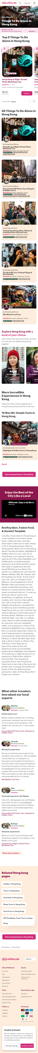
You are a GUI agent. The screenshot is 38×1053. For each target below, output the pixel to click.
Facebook (5, 1010)
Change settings (11, 1046)
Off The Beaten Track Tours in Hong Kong (17, 920)
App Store (24, 993)
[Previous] (29, 101)
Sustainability (6, 977)
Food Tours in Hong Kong (13, 911)
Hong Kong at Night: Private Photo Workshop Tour (17, 147)
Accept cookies (27, 1046)
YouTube (4, 1016)
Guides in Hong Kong (12, 884)
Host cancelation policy (9, 996)
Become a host (6, 1002)
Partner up (5, 986)
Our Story (5, 971)
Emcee (21, 743)
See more (13, 379)
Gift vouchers (6, 983)
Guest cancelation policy (28, 974)
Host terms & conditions (9, 999)
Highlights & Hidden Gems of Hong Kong (19, 450)
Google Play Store (26, 996)
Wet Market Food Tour (12, 314)
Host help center (7, 993)
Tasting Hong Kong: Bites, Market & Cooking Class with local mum (17, 231)
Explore (27, 93)
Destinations (5, 980)
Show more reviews (11, 853)
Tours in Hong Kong (11, 891)
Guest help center (26, 971)
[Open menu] (34, 3)
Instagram (5, 1013)
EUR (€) (28, 959)
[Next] (33, 101)
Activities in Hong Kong (13, 897)
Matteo (21, 708)
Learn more (32, 31)
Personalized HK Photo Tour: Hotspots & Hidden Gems (18, 189)
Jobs (3, 974)
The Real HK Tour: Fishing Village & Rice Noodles (17, 273)
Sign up (27, 3)
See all (4, 464)
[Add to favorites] (33, 120)
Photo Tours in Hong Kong (14, 904)
